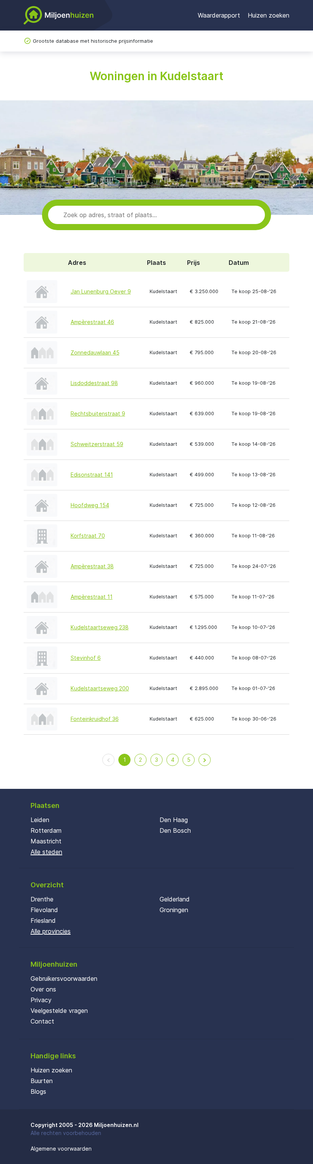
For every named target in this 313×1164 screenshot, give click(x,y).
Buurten (42, 1081)
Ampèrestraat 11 (92, 596)
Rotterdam (46, 830)
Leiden (40, 820)
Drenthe (42, 899)
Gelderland (175, 899)
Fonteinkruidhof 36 (95, 719)
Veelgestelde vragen (59, 1010)
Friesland (43, 920)
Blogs (38, 1091)
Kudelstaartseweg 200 (100, 688)
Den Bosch (175, 830)
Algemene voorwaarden (61, 1148)
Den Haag (174, 820)
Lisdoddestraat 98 (94, 383)
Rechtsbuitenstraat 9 (98, 413)
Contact (42, 1021)
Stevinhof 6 (86, 658)
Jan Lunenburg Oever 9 (101, 291)
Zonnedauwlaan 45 (95, 352)
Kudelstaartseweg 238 (100, 627)
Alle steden (46, 852)
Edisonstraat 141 (92, 474)
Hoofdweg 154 (90, 505)
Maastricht (46, 841)
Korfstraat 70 (88, 535)
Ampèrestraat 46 (92, 322)
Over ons (43, 989)
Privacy (41, 1000)
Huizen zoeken (268, 15)
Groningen (174, 910)
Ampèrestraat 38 (92, 566)
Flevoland (44, 910)
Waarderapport (219, 15)
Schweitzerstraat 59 (97, 444)
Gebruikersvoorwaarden (64, 978)
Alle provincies (51, 931)
